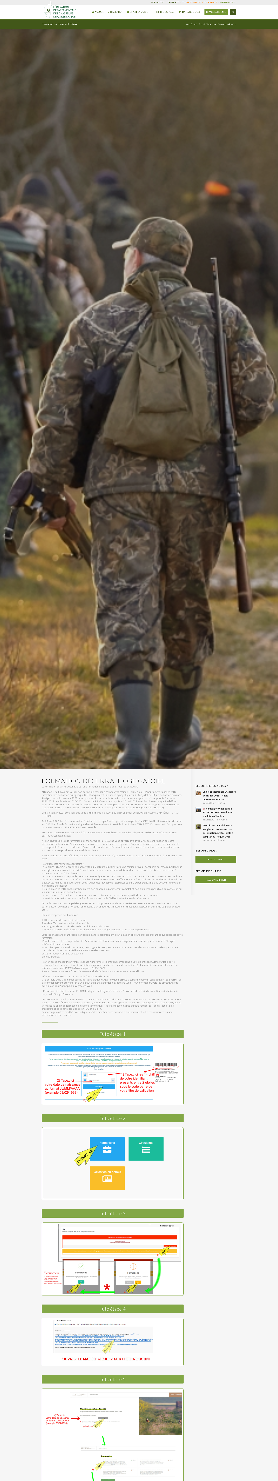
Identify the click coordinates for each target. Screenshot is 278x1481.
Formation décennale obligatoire (60, 23)
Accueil (202, 24)
